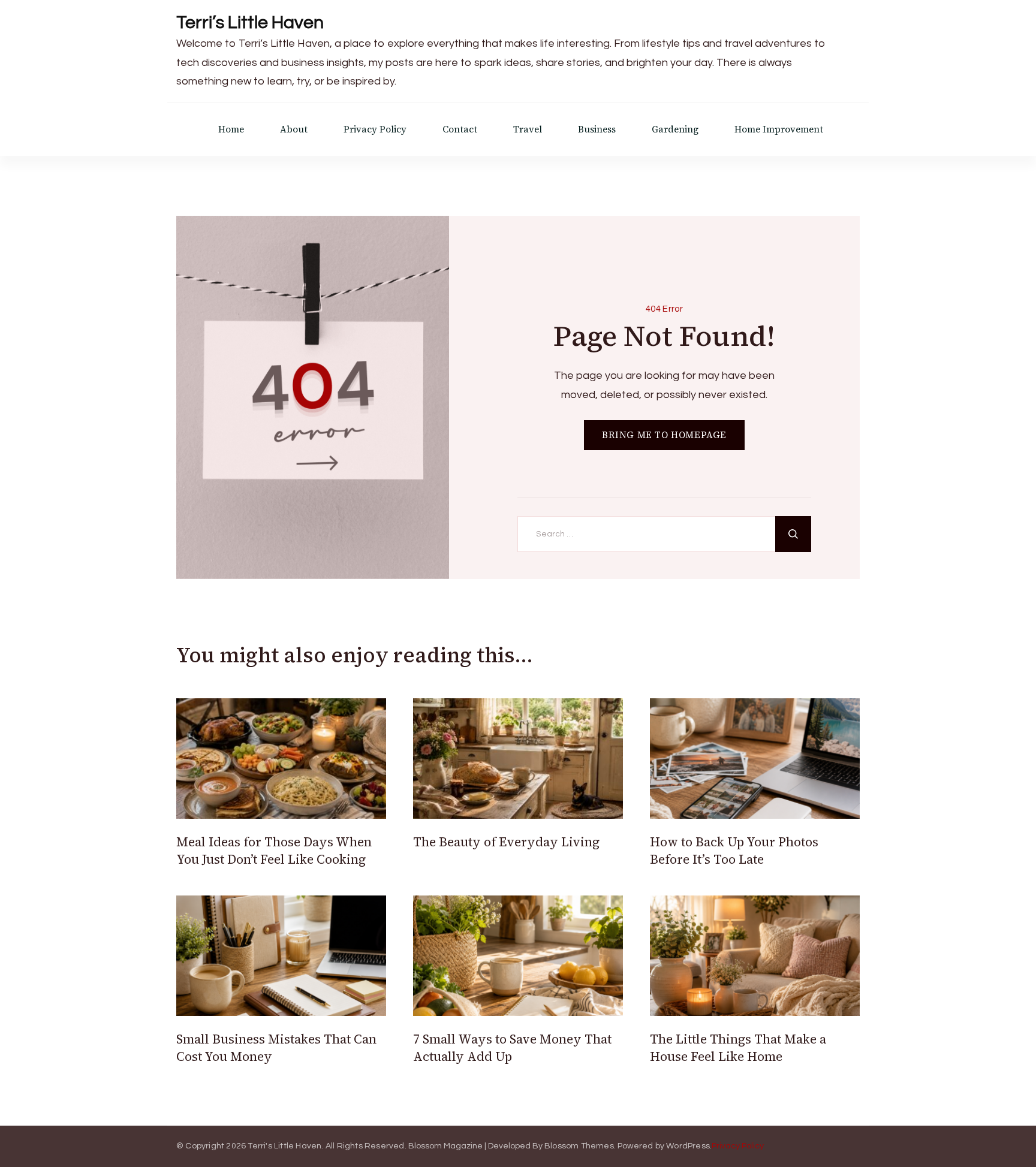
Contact (459, 129)
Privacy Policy (375, 129)
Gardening (675, 129)
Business (597, 129)
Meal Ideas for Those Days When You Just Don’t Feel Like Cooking (274, 850)
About (294, 129)
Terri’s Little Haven (250, 22)
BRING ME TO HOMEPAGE (664, 435)
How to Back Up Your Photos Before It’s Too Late (734, 850)
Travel (527, 129)
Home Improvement (778, 129)
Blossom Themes (579, 1146)
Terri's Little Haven (284, 1146)
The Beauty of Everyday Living (506, 842)
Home (231, 129)
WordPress (688, 1146)
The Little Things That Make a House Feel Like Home (738, 1047)
